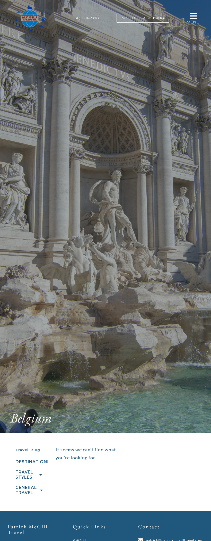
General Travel (26, 490)
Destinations (31, 461)
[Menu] (193, 16)
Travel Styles (24, 475)
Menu (193, 22)
